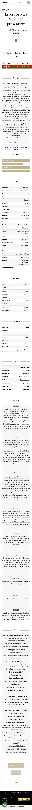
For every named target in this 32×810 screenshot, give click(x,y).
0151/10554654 (20, 2)
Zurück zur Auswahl (16, 766)
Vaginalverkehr (6, 370)
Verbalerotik (5, 373)
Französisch (5, 367)
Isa (23, 147)
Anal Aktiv (5, 386)
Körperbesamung (24, 380)
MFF (28, 383)
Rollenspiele (25, 389)
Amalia (16, 149)
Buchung (16, 773)
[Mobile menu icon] (28, 2)
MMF (28, 386)
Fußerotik (26, 370)
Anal (3, 380)
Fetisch (4, 389)
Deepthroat (5, 376)
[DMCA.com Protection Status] (24, 800)
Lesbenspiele (6, 383)
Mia (26, 147)
